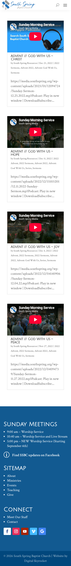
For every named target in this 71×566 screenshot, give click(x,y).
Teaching (13, 490)
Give (10, 495)
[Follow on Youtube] (24, 531)
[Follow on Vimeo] (33, 531)
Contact (12, 522)
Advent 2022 (27, 68)
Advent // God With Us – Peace (32, 340)
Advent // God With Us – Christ (32, 57)
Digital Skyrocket (35, 561)
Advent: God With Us (46, 68)
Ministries (14, 480)
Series (28, 168)
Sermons (15, 72)
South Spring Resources (25, 63)
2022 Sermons (26, 163)
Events (11, 485)
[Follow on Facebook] (7, 531)
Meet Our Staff (17, 517)
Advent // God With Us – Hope (32, 153)
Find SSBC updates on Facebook (36, 455)
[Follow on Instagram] (16, 531)
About (11, 476)
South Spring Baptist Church (32, 556)
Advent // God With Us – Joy (35, 247)
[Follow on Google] (42, 531)
